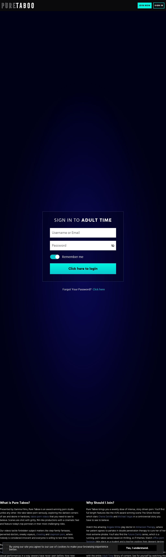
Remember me (72, 257)
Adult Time (107, 556)
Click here (99, 289)
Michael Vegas (125, 516)
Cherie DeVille (105, 516)
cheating (40, 534)
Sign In (159, 6)
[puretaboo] (18, 5)
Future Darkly (135, 534)
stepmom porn (57, 534)
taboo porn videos (40, 516)
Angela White (114, 527)
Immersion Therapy (145, 527)
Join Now (144, 6)
